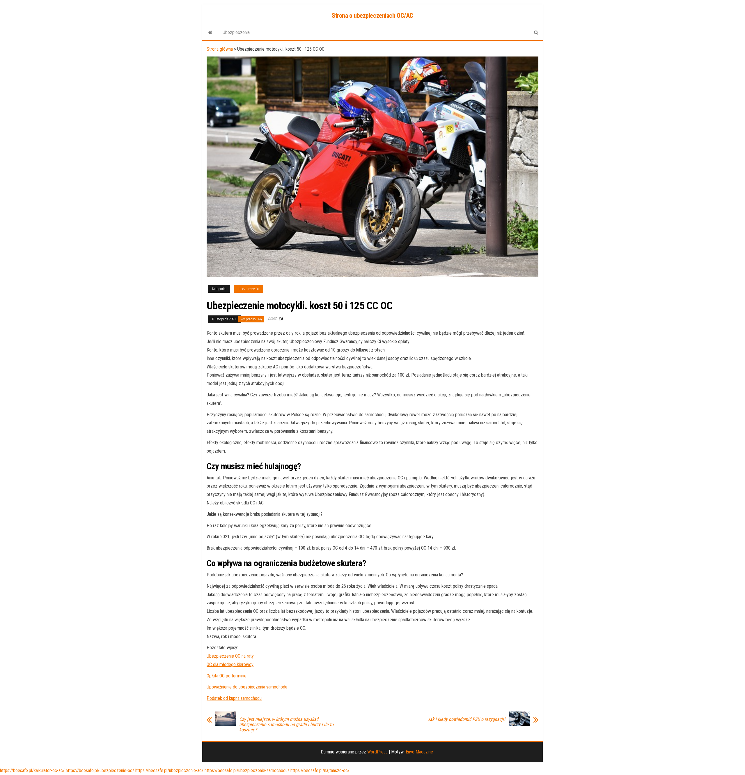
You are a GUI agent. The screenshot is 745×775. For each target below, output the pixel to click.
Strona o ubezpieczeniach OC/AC (372, 15)
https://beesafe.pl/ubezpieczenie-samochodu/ (247, 770)
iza (280, 319)
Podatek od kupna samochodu (234, 698)
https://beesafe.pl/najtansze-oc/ (320, 770)
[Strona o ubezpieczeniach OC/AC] (210, 32)
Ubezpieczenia (236, 32)
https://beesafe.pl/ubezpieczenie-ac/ (169, 770)
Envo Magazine (419, 752)
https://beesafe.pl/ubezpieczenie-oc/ (100, 770)
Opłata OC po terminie (226, 676)
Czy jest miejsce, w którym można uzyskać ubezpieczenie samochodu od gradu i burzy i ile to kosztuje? (286, 724)
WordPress (377, 752)
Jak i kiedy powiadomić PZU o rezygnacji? (467, 719)
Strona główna (220, 49)
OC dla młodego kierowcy (230, 664)
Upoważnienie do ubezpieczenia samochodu (247, 687)
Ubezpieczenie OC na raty (230, 656)
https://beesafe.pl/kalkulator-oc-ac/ (32, 770)
